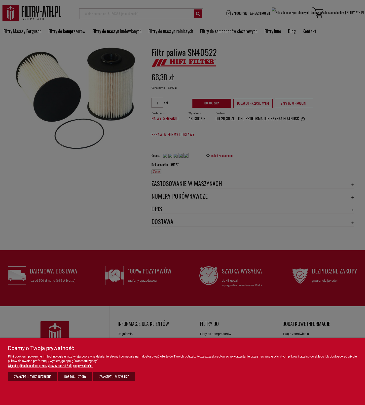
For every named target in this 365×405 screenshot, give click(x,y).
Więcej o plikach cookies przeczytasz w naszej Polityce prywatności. (50, 365)
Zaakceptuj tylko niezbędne (32, 376)
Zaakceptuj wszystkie (114, 376)
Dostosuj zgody (75, 376)
